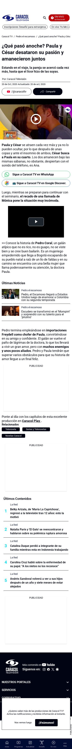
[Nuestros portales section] (67, 682)
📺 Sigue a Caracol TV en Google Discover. (39, 183)
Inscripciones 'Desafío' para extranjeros (25, 27)
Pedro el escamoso (25, 36)
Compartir (50, 91)
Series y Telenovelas (36, 429)
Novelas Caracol (13, 435)
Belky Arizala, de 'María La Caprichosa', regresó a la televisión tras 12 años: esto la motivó (37, 513)
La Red (14, 504)
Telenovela (10, 429)
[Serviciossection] (67, 690)
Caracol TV (7, 36)
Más (65, 746)
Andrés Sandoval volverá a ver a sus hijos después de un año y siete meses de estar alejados (36, 582)
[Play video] (36, 119)
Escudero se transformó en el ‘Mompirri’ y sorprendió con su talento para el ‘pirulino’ (45, 314)
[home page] (15, 18)
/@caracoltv (18, 91)
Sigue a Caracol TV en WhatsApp (33, 174)
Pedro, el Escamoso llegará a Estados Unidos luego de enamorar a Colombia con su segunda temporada (45, 297)
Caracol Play (31, 421)
